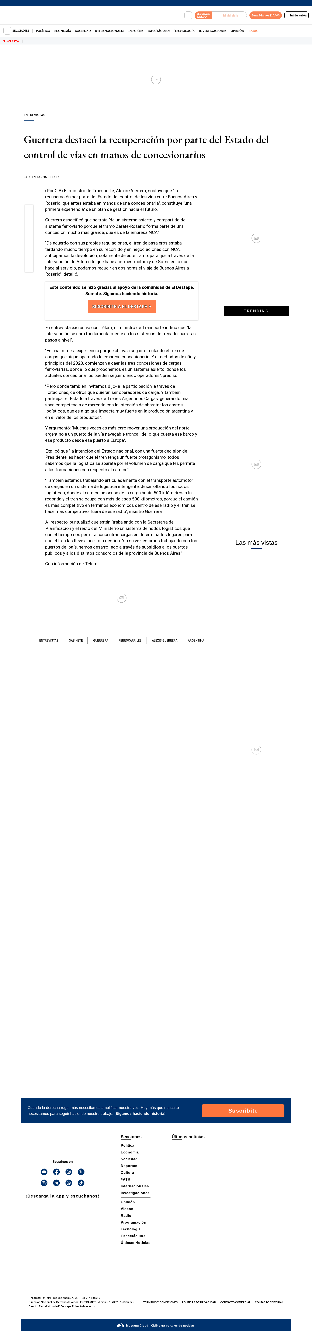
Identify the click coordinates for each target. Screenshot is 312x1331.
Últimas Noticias (135, 1243)
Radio (254, 31)
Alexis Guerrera (164, 640)
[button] (29, 210)
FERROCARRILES (130, 640)
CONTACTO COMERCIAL (235, 1302)
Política (43, 31)
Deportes (135, 31)
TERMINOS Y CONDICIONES (160, 1302)
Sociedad (83, 31)
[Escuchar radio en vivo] (229, 15)
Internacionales (109, 31)
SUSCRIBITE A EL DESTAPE (120, 306)
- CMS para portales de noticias (160, 1325)
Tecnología (184, 31)
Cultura (127, 1172)
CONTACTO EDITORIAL (269, 1302)
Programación (133, 1222)
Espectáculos (159, 31)
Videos (127, 1209)
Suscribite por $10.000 (265, 15)
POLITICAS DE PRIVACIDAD (199, 1302)
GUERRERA (100, 640)
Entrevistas (48, 640)
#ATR (126, 1179)
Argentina (196, 640)
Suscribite (243, 1110)
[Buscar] (188, 15)
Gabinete (76, 640)
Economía (62, 31)
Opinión (237, 31)
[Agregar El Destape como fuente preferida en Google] (196, 177)
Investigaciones (212, 31)
